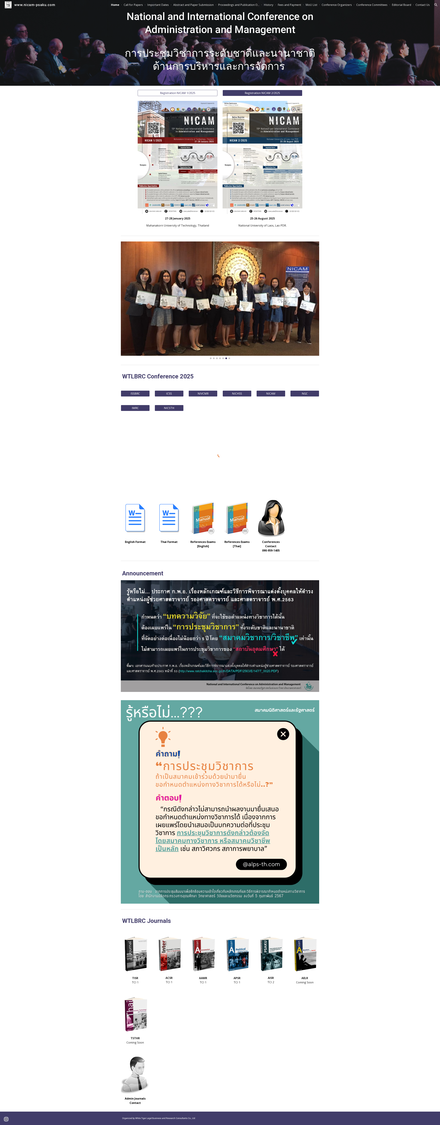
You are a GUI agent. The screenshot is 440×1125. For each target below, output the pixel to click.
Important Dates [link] (158, 5)
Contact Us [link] (423, 5)
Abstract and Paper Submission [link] (193, 5)
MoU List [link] (311, 5)
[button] (436, 5)
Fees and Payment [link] (289, 5)
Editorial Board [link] (401, 5)
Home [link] (115, 5)
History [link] (268, 5)
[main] (220, 43)
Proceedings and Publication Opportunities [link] (238, 5)
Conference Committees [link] (371, 5)
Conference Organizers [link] (337, 5)
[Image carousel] (220, 300)
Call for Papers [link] (133, 5)
